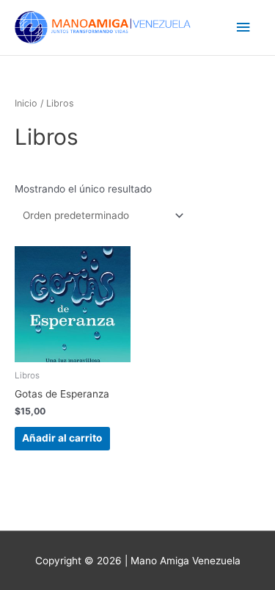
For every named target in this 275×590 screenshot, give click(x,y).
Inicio (26, 103)
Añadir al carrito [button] (62, 438)
